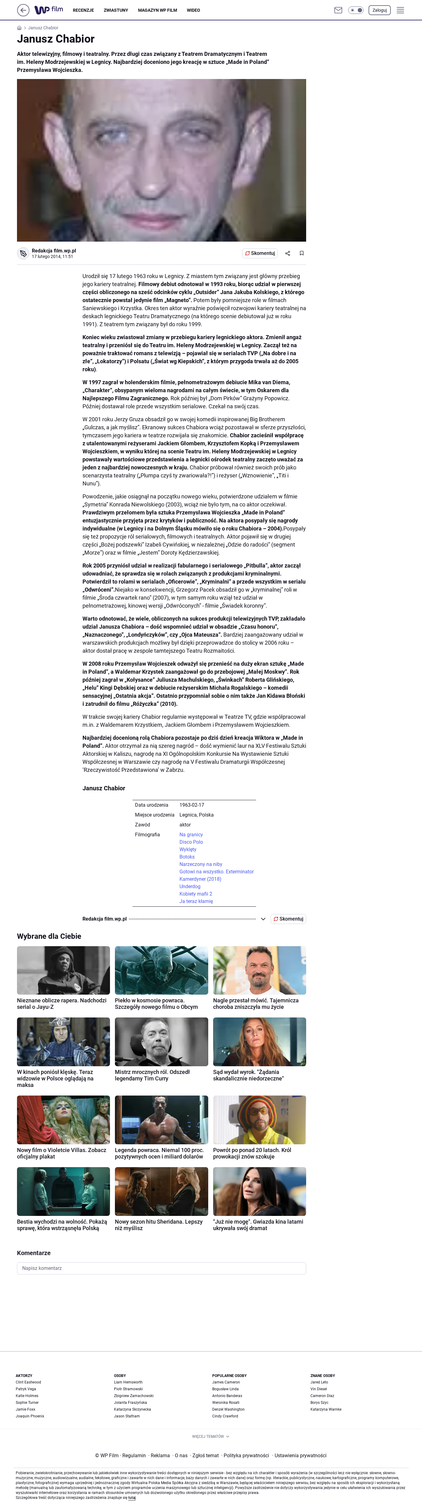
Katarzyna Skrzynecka (132, 1409)
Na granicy (191, 835)
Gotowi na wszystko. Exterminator (216, 872)
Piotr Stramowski (128, 1389)
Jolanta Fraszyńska (130, 1402)
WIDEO (193, 10)
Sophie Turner (27, 1402)
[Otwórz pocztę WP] (338, 10)
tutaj (132, 1497)
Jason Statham (127, 1416)
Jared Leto (319, 1382)
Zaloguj (380, 10)
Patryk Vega (26, 1389)
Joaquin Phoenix (30, 1416)
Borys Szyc (319, 1402)
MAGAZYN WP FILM (157, 10)
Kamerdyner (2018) (200, 879)
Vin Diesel (318, 1389)
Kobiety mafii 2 (195, 894)
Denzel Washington (228, 1409)
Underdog (189, 886)
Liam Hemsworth (128, 1382)
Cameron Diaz (322, 1396)
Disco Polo (191, 842)
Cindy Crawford (225, 1416)
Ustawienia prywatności (299, 1455)
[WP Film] (53, 10)
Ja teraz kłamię (196, 901)
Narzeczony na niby (200, 864)
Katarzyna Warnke (325, 1409)
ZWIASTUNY (116, 10)
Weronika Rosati (225, 1402)
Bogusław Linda (225, 1389)
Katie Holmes (27, 1396)
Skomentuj (263, 253)
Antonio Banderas (227, 1396)
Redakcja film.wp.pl (54, 251)
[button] (356, 10)
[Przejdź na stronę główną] (23, 15)
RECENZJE (83, 10)
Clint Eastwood (28, 1382)
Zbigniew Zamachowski (134, 1396)
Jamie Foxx (25, 1409)
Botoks (187, 857)
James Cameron (226, 1382)
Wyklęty (187, 849)
